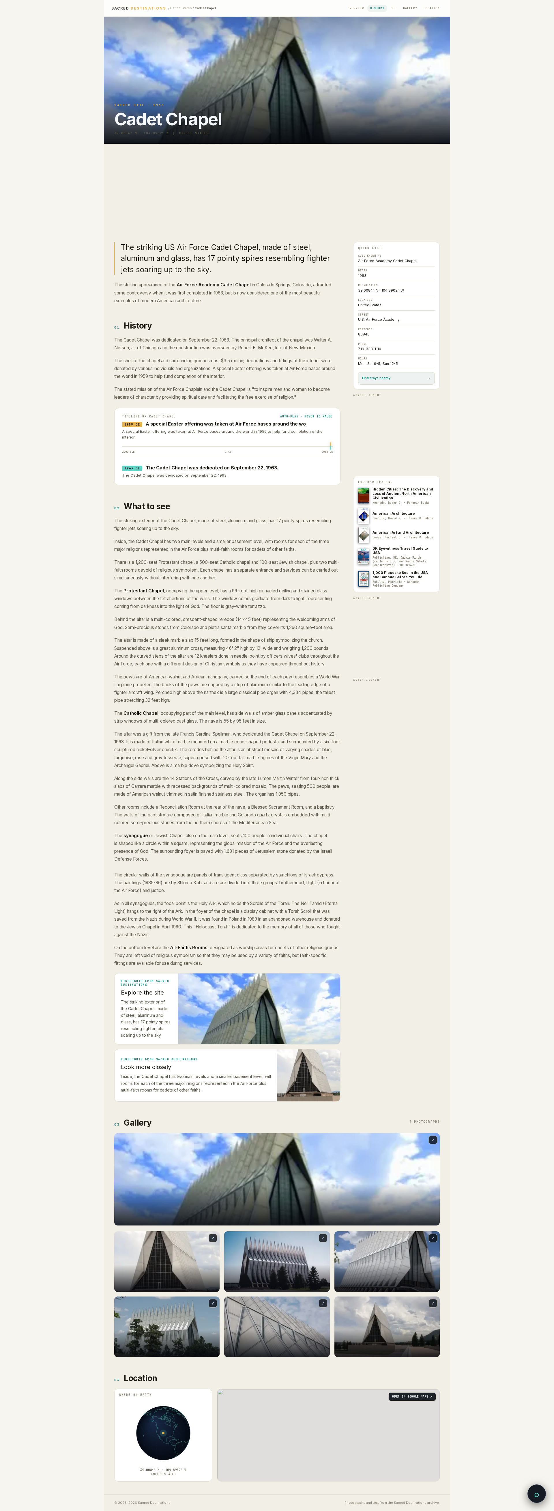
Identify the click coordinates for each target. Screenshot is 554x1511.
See (394, 8)
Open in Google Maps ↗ (412, 1396)
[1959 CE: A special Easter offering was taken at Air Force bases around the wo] (330, 444)
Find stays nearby (396, 378)
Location (432, 8)
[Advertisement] (277, 187)
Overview (356, 8)
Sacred (138, 8)
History (377, 8)
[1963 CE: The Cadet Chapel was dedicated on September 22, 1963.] (330, 448)
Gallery (410, 8)
